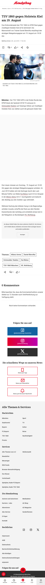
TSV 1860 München (16, 8)
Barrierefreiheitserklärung (11, 549)
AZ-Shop (25, 503)
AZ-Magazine (26, 507)
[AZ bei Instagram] (31, 530)
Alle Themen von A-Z (9, 452)
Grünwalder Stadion (9, 106)
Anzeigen (22, 234)
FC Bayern (5, 431)
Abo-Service (6, 512)
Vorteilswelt (6, 478)
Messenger (6, 461)
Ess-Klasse (5, 474)
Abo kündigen (6, 553)
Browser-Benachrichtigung (11, 469)
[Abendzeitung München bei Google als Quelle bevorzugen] (27, 47)
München (5, 418)
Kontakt (4, 521)
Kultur (24, 427)
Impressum (6, 536)
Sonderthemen (27, 512)
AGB (3, 540)
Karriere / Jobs (7, 503)
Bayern (4, 427)
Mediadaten (26, 499)
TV (23, 422)
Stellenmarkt (26, 452)
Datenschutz (6, 544)
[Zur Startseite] (23, 5)
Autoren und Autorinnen (10, 499)
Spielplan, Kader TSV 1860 (11, 487)
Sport (9, 8)
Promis (4, 440)
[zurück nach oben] (23, 570)
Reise (24, 431)
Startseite (4, 8)
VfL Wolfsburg (29, 215)
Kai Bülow (24, 194)
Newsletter (5, 456)
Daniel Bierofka (29, 255)
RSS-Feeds (5, 465)
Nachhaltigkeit (27, 436)
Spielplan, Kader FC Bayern (11, 482)
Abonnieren (6, 507)
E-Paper (4, 516)
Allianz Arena (11, 197)
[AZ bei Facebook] (23, 530)
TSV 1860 (5, 436)
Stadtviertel (6, 422)
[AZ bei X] (38, 530)
